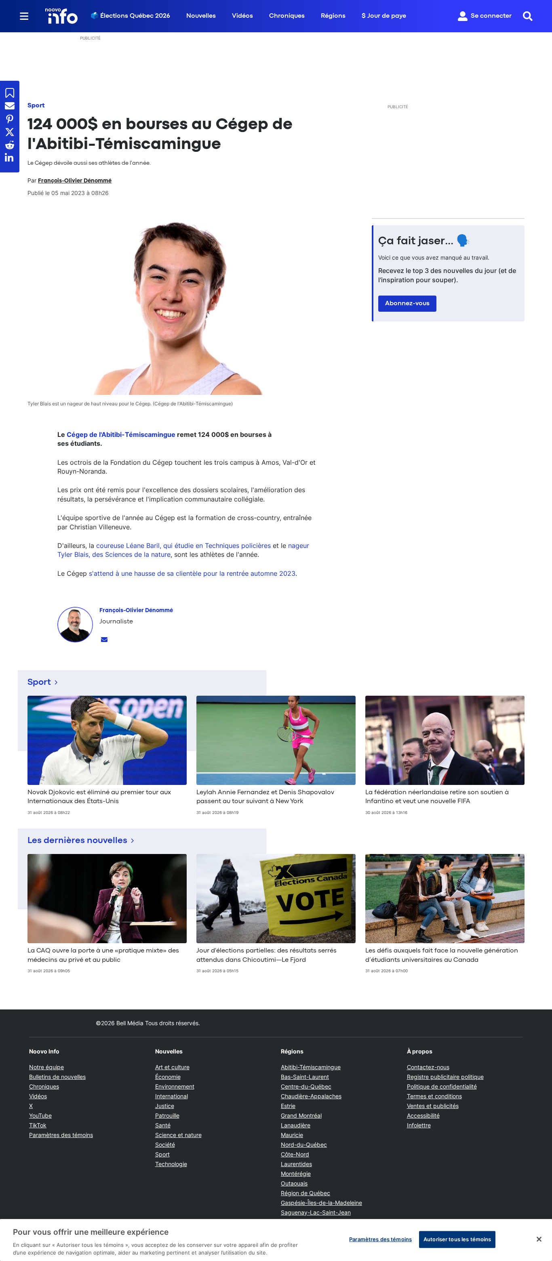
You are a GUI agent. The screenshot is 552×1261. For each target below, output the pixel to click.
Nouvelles (201, 16)
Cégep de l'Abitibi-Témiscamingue (121, 434)
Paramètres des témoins (61, 1135)
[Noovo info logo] (61, 16)
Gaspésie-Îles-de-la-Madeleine (321, 1202)
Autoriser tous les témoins (457, 1239)
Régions (333, 16)
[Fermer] (539, 1239)
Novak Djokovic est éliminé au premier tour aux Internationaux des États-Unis (99, 797)
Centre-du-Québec (306, 1086)
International (171, 1096)
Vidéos (242, 16)
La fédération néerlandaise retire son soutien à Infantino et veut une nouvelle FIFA (437, 797)
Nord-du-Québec (304, 1144)
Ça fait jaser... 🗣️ (424, 241)
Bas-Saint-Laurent (305, 1076)
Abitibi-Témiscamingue (311, 1067)
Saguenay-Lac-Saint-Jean (316, 1212)
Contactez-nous (428, 1067)
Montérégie (296, 1173)
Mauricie (292, 1134)
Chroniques (287, 16)
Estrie (288, 1105)
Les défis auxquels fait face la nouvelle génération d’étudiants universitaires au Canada (441, 955)
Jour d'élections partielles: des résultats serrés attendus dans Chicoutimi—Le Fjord (266, 955)
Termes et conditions (434, 1096)
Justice (164, 1105)
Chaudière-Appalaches (311, 1096)
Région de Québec (305, 1193)
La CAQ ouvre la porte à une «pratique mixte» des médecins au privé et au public (103, 955)
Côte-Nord (295, 1154)
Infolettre (419, 1125)
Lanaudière (295, 1125)
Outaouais (294, 1183)
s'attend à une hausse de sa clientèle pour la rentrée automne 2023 (192, 573)
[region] (276, 1240)
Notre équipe (46, 1067)
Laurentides (296, 1163)
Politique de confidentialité (442, 1086)
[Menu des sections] (24, 16)
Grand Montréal (301, 1115)
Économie (168, 1076)
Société (165, 1144)
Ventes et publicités (433, 1105)
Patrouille (167, 1115)
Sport (36, 106)
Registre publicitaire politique (445, 1076)
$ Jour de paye (384, 16)
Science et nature (178, 1134)
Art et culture (172, 1067)
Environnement (174, 1086)
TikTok (37, 1125)
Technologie (171, 1163)
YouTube (40, 1115)
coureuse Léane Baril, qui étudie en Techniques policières (183, 545)
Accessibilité (423, 1115)
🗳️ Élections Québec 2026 (130, 16)
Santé (163, 1125)
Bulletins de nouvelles (57, 1076)
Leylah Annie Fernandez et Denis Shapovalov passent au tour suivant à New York (265, 797)
